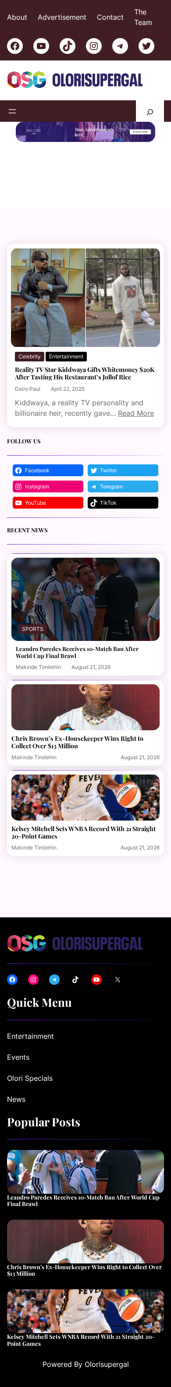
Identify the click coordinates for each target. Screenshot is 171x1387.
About (17, 17)
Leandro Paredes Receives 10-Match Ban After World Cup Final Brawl (77, 652)
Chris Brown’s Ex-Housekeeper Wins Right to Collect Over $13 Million (77, 742)
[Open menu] (12, 111)
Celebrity (29, 356)
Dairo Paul (27, 389)
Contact (110, 17)
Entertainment (66, 356)
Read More (136, 413)
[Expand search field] (150, 111)
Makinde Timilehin (38, 667)
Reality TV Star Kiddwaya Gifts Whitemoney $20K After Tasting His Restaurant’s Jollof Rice (84, 373)
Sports (32, 629)
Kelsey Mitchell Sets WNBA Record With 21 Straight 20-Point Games (83, 832)
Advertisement (62, 17)
